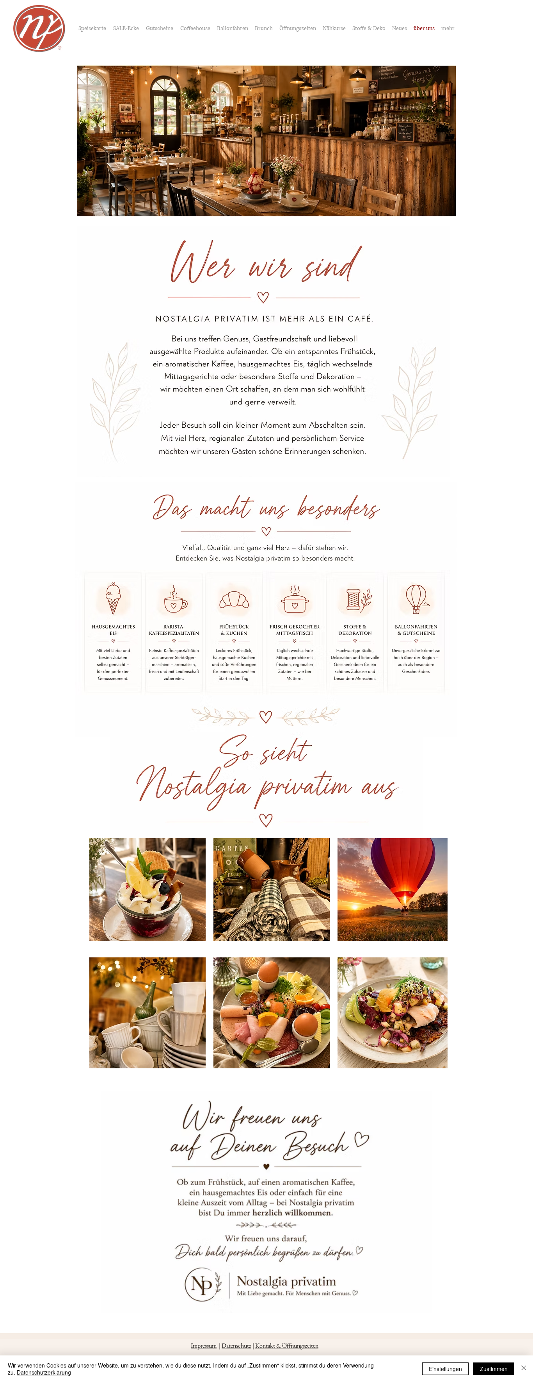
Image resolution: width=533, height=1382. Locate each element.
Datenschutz (236, 1345)
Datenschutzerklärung (44, 1372)
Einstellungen (445, 1369)
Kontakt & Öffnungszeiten (286, 1345)
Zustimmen (494, 1369)
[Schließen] (523, 1369)
